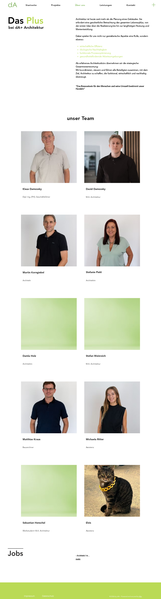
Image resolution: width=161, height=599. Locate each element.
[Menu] (153, 4)
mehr (78, 559)
